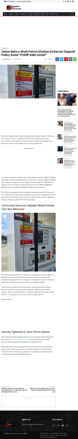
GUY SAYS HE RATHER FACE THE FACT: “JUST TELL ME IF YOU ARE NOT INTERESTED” (70, 151)
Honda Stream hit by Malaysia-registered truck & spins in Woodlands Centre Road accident (70, 139)
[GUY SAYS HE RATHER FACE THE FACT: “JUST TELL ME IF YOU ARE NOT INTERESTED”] (60, 148)
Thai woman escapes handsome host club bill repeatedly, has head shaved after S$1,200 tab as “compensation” (66, 113)
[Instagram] (66, 1)
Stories (66, 146)
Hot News (66, 134)
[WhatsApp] (75, 59)
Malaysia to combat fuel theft (18, 339)
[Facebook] (63, 1)
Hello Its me (6, 59)
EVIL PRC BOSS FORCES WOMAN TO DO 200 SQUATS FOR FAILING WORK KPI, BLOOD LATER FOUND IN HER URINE (70, 127)
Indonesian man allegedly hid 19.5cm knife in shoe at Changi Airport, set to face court (69, 163)
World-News (4, 48)
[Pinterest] (66, 59)
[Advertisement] (48, 7)
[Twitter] (70, 1)
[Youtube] (73, 1)
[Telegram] (68, 1)
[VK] (70, 59)
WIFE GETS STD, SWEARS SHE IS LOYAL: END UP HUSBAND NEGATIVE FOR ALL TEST (43, 390)
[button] (72, 14)
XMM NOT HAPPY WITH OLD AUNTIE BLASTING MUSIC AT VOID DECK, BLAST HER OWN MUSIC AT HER (14, 390)
